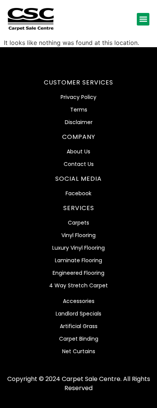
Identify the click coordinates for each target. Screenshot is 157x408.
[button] (143, 19)
